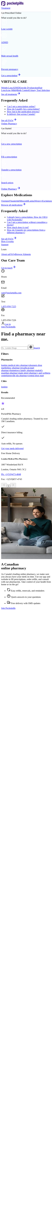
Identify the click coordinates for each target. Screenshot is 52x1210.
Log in (8, 324)
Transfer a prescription (17, 956)
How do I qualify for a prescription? (23, 109)
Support (4, 244)
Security (5, 1164)
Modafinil (11, 1024)
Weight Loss (7, 88)
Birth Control (23, 90)
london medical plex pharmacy (15, 365)
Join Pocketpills (8, 327)
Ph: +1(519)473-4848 (11, 474)
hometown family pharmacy (23, 370)
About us (5, 254)
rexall (23, 368)
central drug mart (36, 375)
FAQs (12, 254)
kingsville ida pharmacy (17, 375)
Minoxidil (23, 201)
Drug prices (12, 961)
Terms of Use (7, 1169)
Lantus (31, 201)
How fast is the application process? (23, 111)
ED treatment (13, 893)
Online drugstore (14, 959)
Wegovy (38, 201)
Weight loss (12, 888)
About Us (11, 1087)
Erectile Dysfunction (28, 88)
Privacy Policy (7, 1174)
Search (37, 348)
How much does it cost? (18, 227)
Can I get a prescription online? (21, 106)
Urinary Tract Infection (39, 90)
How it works (7, 241)
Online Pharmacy (9, 123)
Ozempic (5, 201)
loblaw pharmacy (13, 368)
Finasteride (14, 201)
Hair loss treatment (15, 890)
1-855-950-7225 (8, 306)
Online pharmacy (15, 953)
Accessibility (13, 1097)
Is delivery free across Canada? (21, 114)
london (4, 387)
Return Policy (7, 1180)
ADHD (16, 88)
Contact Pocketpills (16, 1090)
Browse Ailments (23, 254)
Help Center (12, 1092)
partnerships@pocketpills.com (15, 757)
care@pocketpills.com (11, 293)
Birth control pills (15, 896)
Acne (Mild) (11, 90)
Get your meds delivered (12, 448)
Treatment (5, 8)
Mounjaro (11, 1027)
